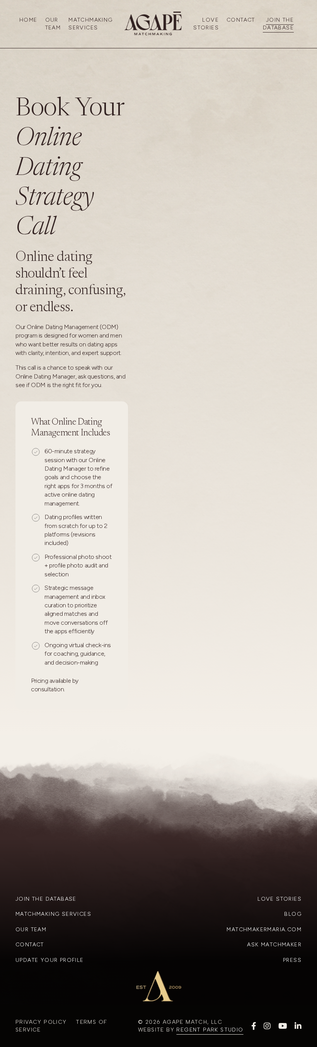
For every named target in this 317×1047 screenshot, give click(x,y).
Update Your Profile (49, 960)
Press (292, 960)
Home (28, 20)
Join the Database (46, 899)
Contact (241, 20)
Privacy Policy (41, 1022)
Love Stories (206, 24)
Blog (293, 914)
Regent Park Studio (209, 1029)
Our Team (53, 24)
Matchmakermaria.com (264, 929)
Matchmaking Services (90, 24)
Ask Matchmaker (274, 944)
